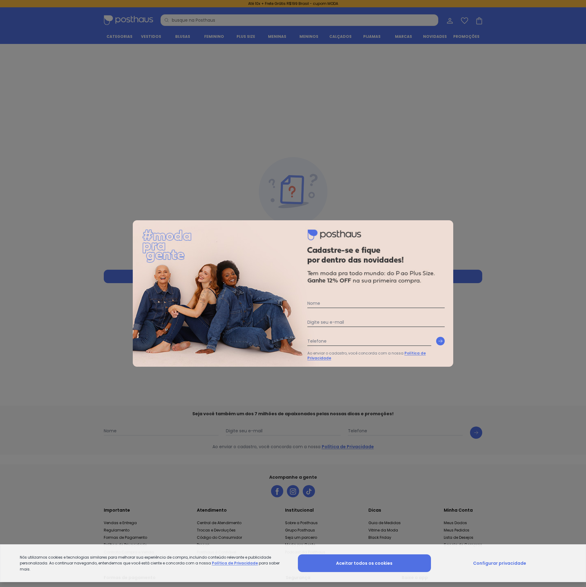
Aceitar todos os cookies (364, 563)
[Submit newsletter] (440, 341)
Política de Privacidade (235, 563)
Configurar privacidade (499, 563)
